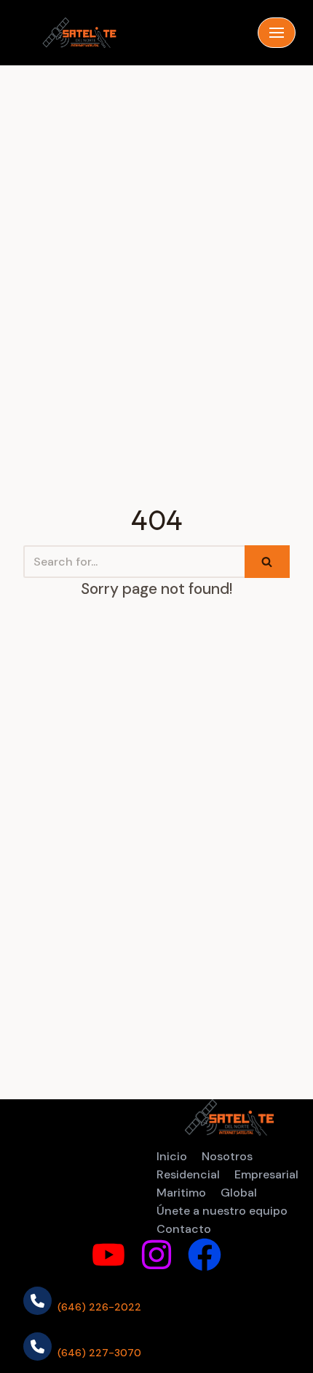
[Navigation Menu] (277, 32)
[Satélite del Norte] (79, 32)
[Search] (267, 561)
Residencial (188, 1174)
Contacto (183, 1228)
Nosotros (227, 1156)
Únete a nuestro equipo (222, 1210)
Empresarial (266, 1174)
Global (239, 1192)
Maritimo (181, 1192)
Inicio (171, 1156)
